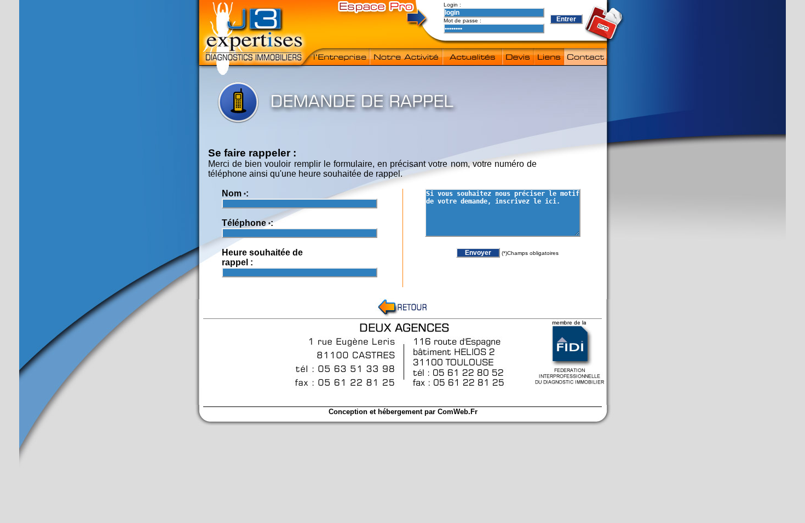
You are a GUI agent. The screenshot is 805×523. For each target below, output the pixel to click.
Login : (453, 5)
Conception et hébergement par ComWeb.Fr (403, 412)
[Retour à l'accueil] (402, 315)
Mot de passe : (463, 21)
